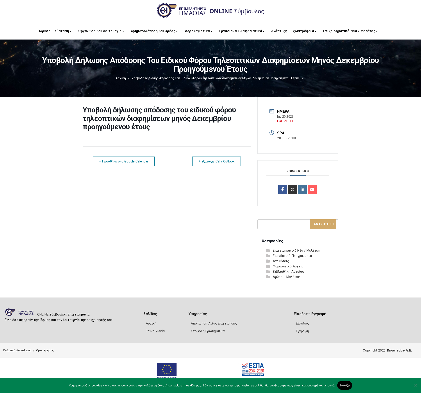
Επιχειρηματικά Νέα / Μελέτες (349, 31)
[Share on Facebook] (282, 189)
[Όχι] (415, 387)
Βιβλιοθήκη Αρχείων (288, 272)
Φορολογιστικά (197, 31)
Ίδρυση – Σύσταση (54, 31)
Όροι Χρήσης (45, 350)
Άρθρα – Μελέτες (286, 277)
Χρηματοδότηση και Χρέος (153, 31)
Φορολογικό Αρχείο (288, 266)
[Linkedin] (302, 189)
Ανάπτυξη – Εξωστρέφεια (293, 31)
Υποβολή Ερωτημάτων (208, 331)
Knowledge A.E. (399, 350)
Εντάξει (344, 385)
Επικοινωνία (155, 331)
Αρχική (121, 78)
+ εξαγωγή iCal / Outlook (216, 161)
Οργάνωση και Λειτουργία (100, 31)
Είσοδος (302, 323)
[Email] (312, 189)
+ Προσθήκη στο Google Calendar (123, 161)
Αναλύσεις (281, 261)
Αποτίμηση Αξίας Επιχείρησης (214, 323)
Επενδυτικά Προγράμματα (292, 256)
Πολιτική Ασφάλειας (17, 350)
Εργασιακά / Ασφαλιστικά (241, 31)
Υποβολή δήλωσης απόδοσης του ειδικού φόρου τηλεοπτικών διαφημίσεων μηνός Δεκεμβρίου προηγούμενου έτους (216, 78)
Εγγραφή (302, 331)
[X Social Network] (292, 189)
